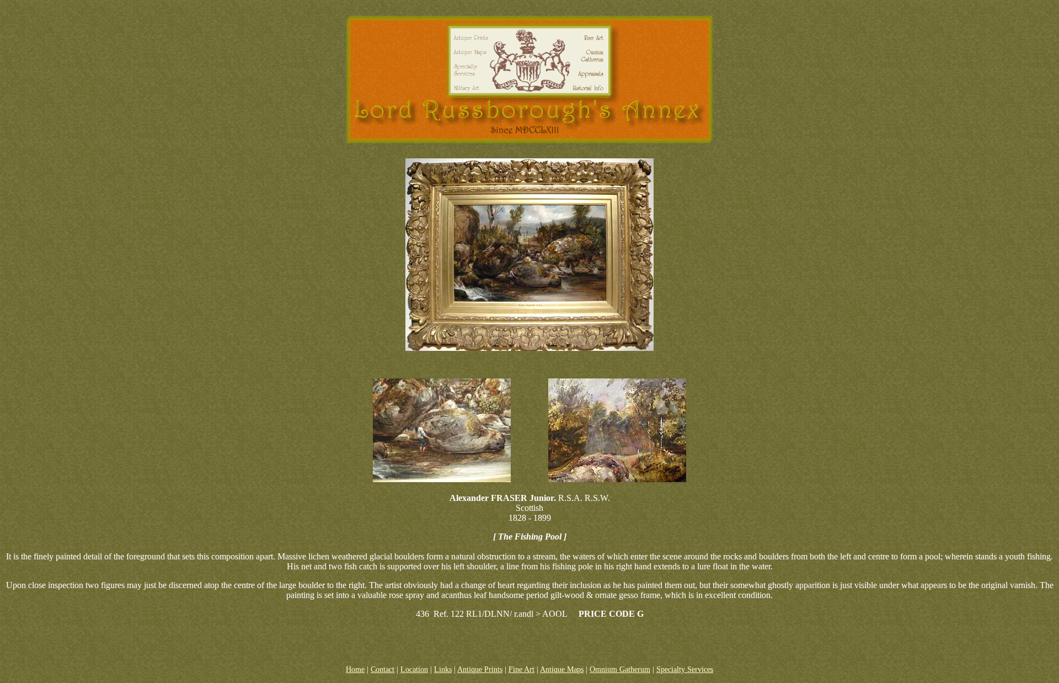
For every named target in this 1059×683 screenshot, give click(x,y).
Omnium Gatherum (620, 669)
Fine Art (521, 669)
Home (355, 669)
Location (414, 669)
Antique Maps (562, 669)
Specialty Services (684, 669)
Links (443, 669)
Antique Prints (479, 669)
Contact (382, 669)
